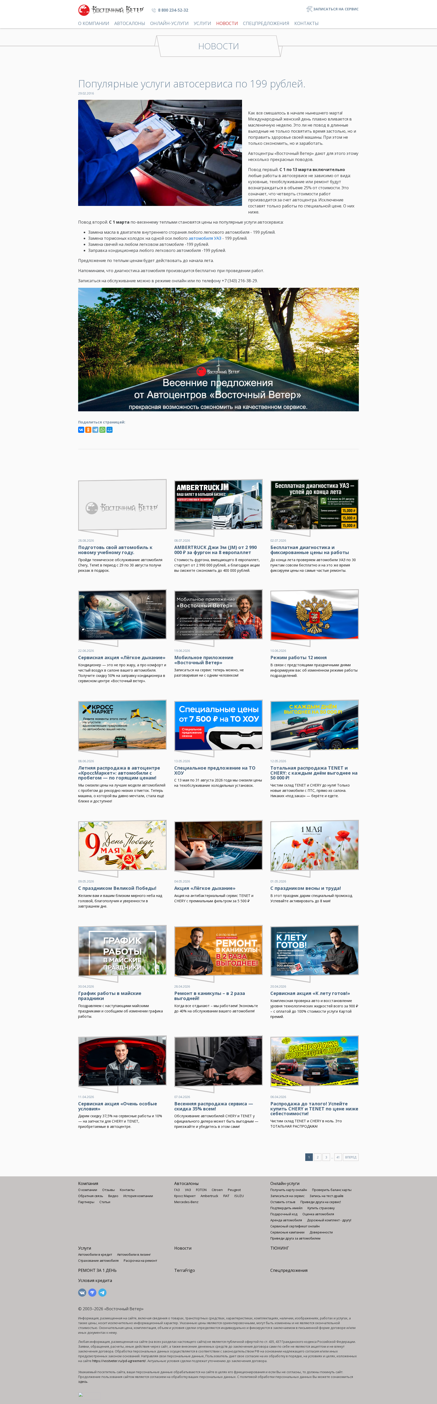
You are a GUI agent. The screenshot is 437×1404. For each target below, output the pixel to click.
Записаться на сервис (335, 9)
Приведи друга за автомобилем (295, 1238)
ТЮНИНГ (279, 1248)
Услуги (202, 23)
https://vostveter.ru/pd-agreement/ (119, 1361)
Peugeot (234, 1189)
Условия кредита (95, 1280)
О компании (93, 23)
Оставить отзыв (282, 1202)
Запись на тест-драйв (326, 1196)
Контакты (306, 23)
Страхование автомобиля (98, 1260)
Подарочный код (283, 1214)
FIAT (226, 1196)
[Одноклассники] (88, 430)
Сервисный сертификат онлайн (295, 1226)
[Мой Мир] (109, 430)
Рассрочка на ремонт (140, 1260)
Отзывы (108, 1189)
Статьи (104, 1202)
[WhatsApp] (102, 430)
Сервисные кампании (287, 1232)
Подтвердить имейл (286, 1208)
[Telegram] (95, 430)
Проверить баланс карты (332, 1189)
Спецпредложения (266, 23)
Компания (88, 1183)
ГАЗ (177, 1189)
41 (338, 1157)
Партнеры (86, 1202)
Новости (227, 23)
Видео (113, 1196)
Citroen (217, 1189)
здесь (83, 1381)
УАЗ (188, 1189)
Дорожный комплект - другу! (329, 1220)
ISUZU (239, 1196)
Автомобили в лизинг (134, 1254)
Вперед (350, 1157)
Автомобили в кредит (95, 1254)
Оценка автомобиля (318, 1214)
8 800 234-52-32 (172, 10)
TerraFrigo (184, 1270)
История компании (138, 1196)
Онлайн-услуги (169, 23)
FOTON (201, 1189)
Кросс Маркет (184, 1196)
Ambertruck (209, 1196)
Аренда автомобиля (286, 1220)
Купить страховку (321, 1208)
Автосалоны (129, 23)
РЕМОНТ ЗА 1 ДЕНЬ (97, 1270)
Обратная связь (90, 1196)
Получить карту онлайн (288, 1189)
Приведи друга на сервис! (320, 1202)
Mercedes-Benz (186, 1202)
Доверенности (321, 1232)
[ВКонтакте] (81, 430)
